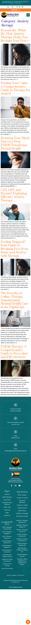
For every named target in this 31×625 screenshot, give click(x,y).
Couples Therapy (22, 508)
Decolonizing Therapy (22, 516)
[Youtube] (22, 7)
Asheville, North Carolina (7, 564)
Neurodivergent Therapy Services (7, 555)
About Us (7, 494)
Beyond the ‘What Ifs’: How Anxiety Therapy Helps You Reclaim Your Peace (15, 35)
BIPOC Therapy (22, 495)
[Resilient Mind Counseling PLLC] (10, 15)
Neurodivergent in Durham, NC (7, 551)
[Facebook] (17, 7)
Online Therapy (22, 510)
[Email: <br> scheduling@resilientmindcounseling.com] (15, 445)
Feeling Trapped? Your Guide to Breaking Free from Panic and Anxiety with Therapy (14, 249)
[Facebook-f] (11, 485)
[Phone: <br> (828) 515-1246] (15, 432)
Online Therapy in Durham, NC (7, 537)
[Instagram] (20, 7)
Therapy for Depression (22, 501)
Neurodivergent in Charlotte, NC (7, 541)
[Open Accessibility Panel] (28, 622)
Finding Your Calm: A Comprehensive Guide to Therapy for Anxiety (15, 88)
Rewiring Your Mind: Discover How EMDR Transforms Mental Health (15, 143)
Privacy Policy (21, 575)
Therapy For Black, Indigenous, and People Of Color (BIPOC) (22, 561)
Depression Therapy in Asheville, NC (22, 539)
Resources (7, 510)
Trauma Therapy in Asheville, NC (22, 544)
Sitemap (9, 575)
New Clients (7, 500)
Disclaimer (14, 575)
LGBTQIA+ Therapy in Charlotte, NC (22, 521)
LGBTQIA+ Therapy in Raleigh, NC (22, 526)
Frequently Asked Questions (7, 503)
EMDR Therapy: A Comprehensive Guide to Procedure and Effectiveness (14, 352)
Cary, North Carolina (7, 568)
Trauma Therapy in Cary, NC (22, 555)
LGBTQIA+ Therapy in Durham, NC (22, 530)
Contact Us (7, 515)
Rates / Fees (7, 507)
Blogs (7, 512)
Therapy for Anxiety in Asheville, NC (7, 560)
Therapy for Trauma (22, 505)
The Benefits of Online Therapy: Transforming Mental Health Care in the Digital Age (14, 300)
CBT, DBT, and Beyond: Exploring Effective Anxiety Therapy (14, 195)
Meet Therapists (7, 497)
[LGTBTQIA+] (15, 474)
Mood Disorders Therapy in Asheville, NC (22, 549)
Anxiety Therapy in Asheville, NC (22, 535)
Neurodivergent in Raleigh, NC (7, 546)
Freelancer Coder (17, 587)
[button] (28, 15)
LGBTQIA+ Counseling (22, 513)
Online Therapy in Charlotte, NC (7, 528)
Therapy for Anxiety (22, 497)
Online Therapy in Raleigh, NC (7, 532)
